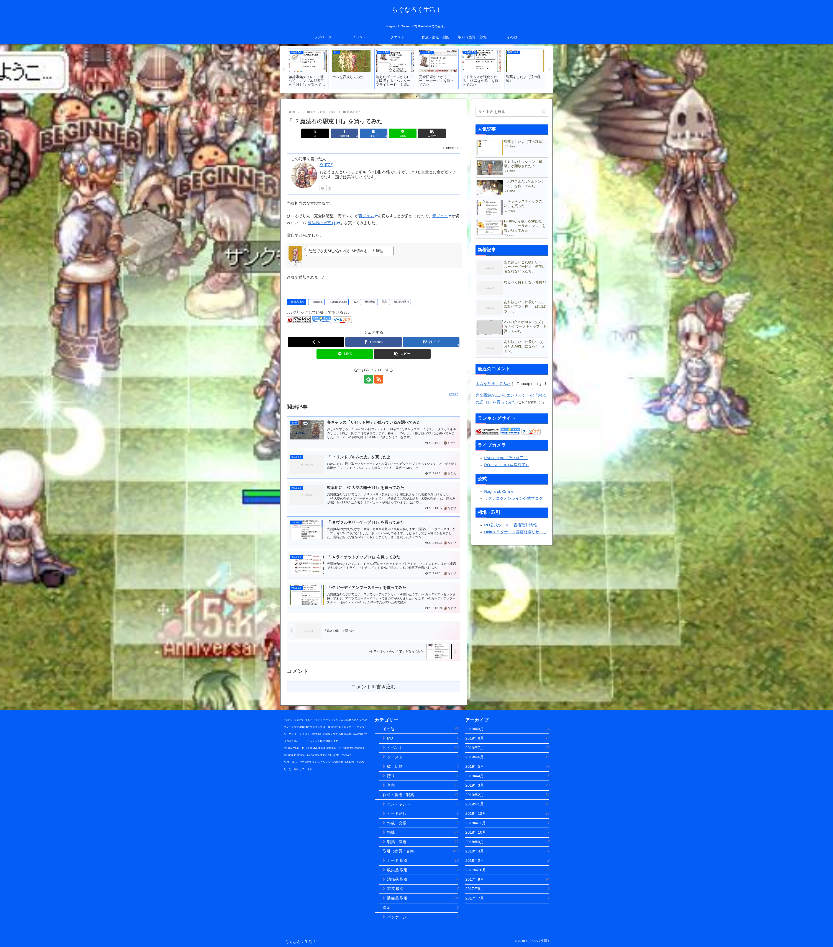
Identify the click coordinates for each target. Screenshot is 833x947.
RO (356, 301)
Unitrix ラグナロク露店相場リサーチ (515, 532)
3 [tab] (423, 96)
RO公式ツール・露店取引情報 (510, 525)
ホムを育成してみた (493, 384)
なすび (326, 164)
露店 (384, 301)
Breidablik (318, 301)
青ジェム (366, 216)
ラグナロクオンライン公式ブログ (513, 498)
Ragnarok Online (338, 301)
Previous (283, 70)
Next (549, 70)
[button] (432, 133)
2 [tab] (416, 96)
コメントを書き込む (373, 686)
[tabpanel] (308, 69)
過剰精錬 (369, 301)
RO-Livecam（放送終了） (506, 465)
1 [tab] (410, 96)
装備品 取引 (298, 301)
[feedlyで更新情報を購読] (322, 188)
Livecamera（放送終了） (506, 458)
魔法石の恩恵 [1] (322, 223)
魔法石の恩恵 (401, 301)
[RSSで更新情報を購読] (329, 188)
